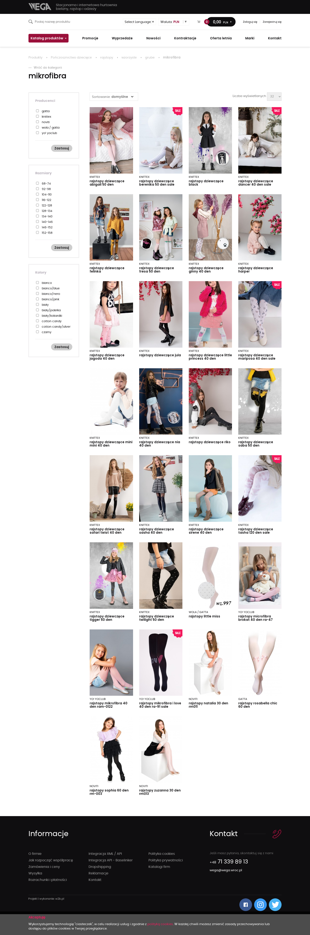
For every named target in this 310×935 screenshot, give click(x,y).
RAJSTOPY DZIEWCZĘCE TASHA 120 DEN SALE (255, 531)
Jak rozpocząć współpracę (50, 860)
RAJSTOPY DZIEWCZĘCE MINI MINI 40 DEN (111, 444)
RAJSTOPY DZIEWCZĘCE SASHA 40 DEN (156, 531)
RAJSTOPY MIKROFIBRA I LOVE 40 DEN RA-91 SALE (160, 705)
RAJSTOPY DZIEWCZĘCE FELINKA (107, 270)
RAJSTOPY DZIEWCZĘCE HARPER (255, 270)
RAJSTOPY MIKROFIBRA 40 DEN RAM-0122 (108, 705)
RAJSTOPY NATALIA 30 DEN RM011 (208, 705)
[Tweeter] (275, 904)
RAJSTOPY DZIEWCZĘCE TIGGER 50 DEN (107, 618)
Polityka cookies (161, 853)
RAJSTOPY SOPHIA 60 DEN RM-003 (109, 792)
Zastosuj (61, 148)
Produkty (35, 57)
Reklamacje (98, 873)
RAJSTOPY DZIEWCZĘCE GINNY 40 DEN (206, 270)
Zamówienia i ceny (44, 866)
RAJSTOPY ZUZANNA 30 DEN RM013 (160, 792)
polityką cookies (160, 924)
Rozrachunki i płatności (47, 880)
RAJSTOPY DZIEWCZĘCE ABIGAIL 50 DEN (107, 183)
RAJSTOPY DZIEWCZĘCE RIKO (209, 442)
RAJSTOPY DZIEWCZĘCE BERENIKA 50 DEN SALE (156, 183)
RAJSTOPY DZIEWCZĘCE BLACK (206, 183)
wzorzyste (129, 57)
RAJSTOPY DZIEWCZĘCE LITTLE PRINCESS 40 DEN (210, 357)
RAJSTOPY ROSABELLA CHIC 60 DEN (257, 705)
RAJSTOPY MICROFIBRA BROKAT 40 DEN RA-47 (255, 618)
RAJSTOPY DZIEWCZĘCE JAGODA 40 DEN (107, 357)
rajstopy (106, 57)
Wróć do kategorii (48, 67)
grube (150, 57)
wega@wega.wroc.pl (226, 870)
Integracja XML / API (105, 853)
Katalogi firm (159, 866)
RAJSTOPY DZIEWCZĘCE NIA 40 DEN (159, 444)
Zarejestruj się (272, 22)
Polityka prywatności (165, 860)
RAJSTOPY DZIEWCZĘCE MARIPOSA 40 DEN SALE (256, 357)
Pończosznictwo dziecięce (71, 57)
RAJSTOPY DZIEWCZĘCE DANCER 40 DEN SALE (255, 183)
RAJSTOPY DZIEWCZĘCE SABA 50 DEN (255, 444)
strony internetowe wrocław (46, 899)
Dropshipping (100, 866)
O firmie (35, 853)
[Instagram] (260, 904)
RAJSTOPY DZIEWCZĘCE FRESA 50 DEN (156, 270)
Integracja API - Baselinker (111, 860)
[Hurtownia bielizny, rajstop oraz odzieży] (40, 6)
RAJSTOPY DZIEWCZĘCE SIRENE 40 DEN (206, 531)
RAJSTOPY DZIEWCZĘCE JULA (160, 355)
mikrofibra (172, 57)
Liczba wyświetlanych (249, 96)
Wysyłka (35, 873)
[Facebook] (245, 904)
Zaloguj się (250, 22)
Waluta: (169, 22)
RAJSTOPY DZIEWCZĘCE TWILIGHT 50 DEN (156, 618)
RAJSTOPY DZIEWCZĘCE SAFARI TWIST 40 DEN (107, 531)
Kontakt (95, 880)
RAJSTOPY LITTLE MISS (204, 616)
